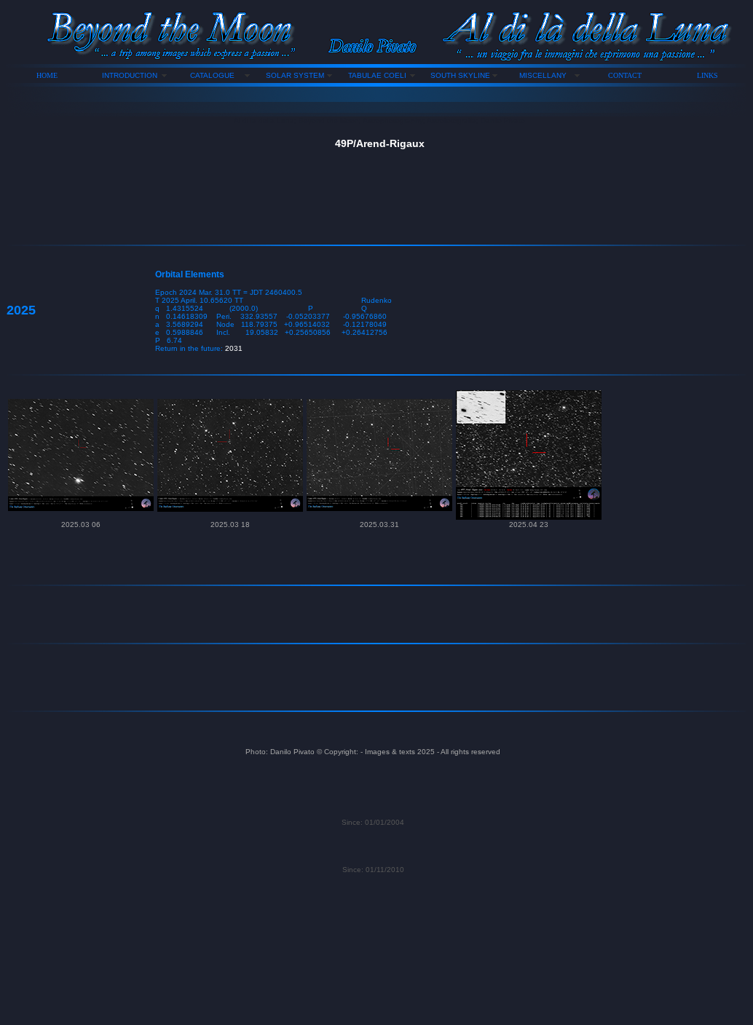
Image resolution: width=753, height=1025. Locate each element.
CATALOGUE (212, 75)
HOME (47, 75)
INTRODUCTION (129, 75)
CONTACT (625, 75)
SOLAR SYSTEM (295, 75)
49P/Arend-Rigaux (380, 143)
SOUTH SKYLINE (460, 75)
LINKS (707, 75)
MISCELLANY (543, 75)
